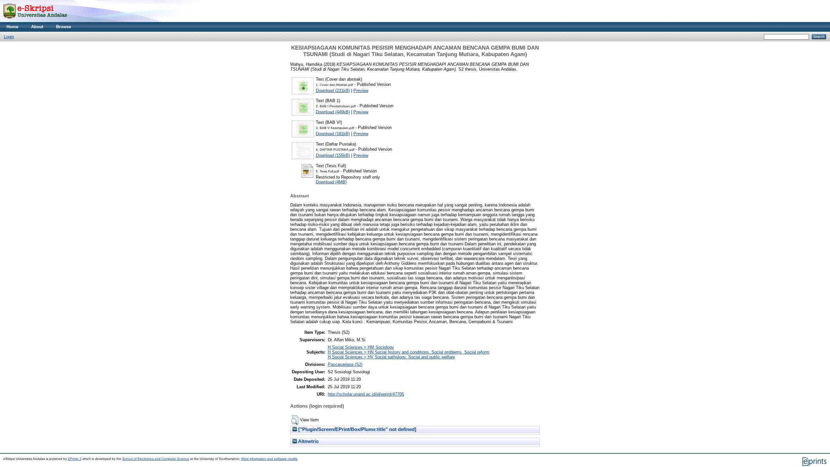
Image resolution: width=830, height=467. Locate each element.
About (37, 26)
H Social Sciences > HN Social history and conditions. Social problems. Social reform (408, 352)
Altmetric (308, 441)
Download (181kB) (333, 133)
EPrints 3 (74, 459)
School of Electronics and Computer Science (155, 459)
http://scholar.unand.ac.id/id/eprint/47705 (366, 394)
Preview (360, 90)
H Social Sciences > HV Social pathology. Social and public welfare (391, 357)
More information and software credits (269, 459)
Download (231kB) (333, 90)
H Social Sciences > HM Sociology (361, 347)
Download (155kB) (333, 155)
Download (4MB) (331, 182)
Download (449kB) (333, 112)
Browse (63, 26)
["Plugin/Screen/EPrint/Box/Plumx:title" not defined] (356, 429)
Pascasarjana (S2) (345, 364)
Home (12, 26)
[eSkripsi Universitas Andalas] (35, 20)
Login (9, 36)
